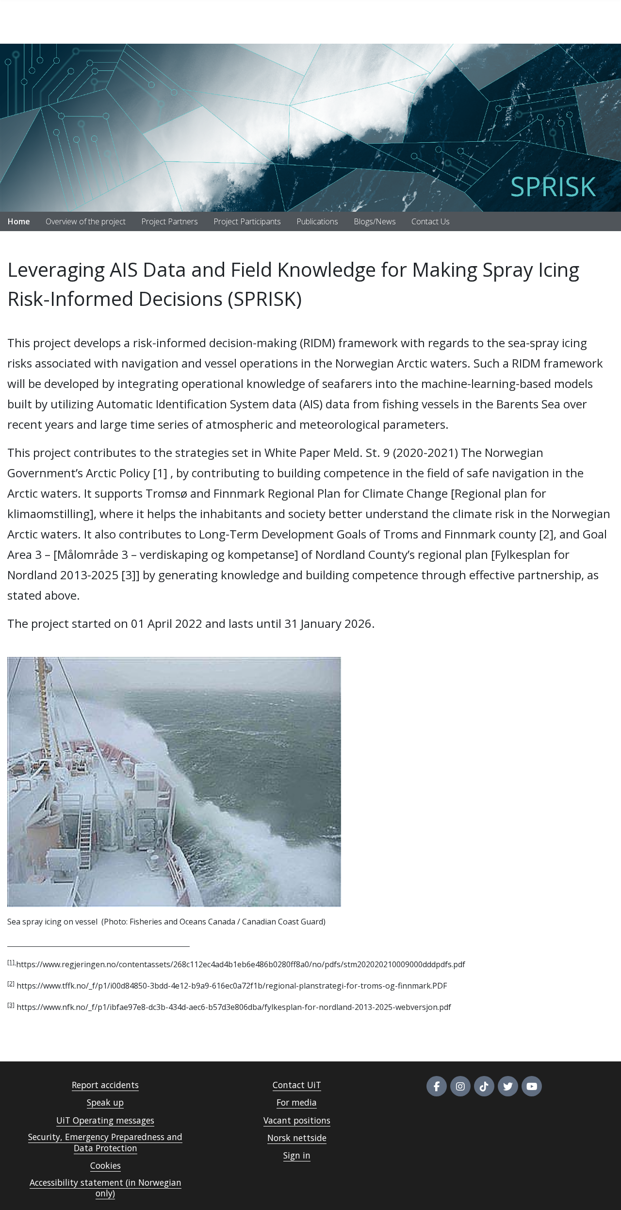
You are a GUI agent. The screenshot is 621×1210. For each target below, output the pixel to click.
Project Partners (169, 221)
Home (19, 221)
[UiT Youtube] (532, 1086)
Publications (317, 221)
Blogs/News (375, 221)
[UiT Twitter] (508, 1086)
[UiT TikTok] (484, 1086)
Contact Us (430, 221)
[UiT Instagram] (460, 1086)
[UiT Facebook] (436, 1086)
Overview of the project (86, 221)
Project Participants (247, 221)
